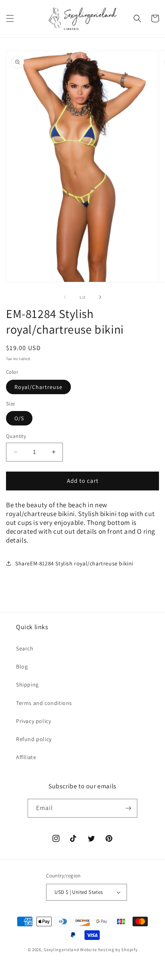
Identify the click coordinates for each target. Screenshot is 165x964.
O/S (19, 418)
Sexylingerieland (61, 949)
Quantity (16, 436)
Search (25, 648)
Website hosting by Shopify (108, 949)
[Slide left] (65, 297)
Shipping (27, 684)
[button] (10, 18)
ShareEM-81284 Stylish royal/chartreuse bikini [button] (74, 563)
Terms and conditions (44, 703)
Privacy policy (33, 721)
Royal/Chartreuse (38, 387)
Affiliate (26, 757)
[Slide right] (100, 297)
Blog (22, 666)
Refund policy (34, 739)
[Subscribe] (128, 808)
